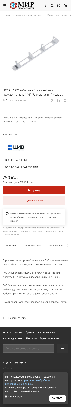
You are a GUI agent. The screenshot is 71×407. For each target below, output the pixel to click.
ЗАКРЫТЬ (57, 398)
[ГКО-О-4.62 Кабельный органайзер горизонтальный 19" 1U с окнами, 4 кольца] (35, 51)
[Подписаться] (62, 348)
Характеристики (32, 245)
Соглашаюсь (15, 396)
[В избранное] (51, 100)
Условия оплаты (46, 332)
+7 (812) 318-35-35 (13, 362)
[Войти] (58, 5)
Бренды (30, 332)
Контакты (31, 338)
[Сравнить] (58, 100)
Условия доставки (13, 338)
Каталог (7, 332)
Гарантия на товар (50, 338)
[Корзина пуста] (65, 5)
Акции (18, 332)
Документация (56, 245)
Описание (11, 245)
